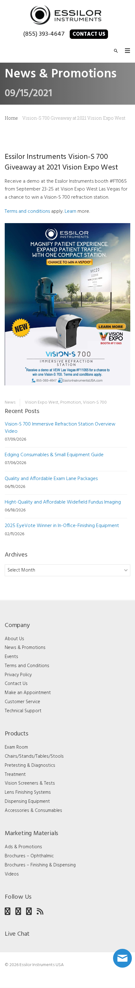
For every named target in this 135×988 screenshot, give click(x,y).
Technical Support (23, 711)
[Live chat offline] (122, 958)
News (10, 402)
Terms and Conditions (27, 666)
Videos (12, 874)
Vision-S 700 (95, 402)
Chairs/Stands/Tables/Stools (34, 756)
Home (11, 118)
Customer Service (22, 702)
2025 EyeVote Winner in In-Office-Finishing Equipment (62, 526)
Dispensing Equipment (27, 801)
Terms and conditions (27, 211)
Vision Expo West (41, 402)
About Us (14, 639)
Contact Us (89, 34)
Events (11, 657)
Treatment (15, 774)
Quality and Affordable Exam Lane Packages (51, 479)
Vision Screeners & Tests (30, 783)
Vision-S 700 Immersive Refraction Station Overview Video (60, 428)
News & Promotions (25, 647)
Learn (70, 211)
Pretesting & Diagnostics (30, 765)
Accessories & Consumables (33, 810)
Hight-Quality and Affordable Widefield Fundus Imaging (63, 502)
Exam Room (16, 747)
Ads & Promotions (23, 847)
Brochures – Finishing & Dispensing (40, 865)
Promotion (70, 402)
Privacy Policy (18, 675)
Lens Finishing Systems (28, 792)
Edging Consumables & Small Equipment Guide (54, 455)
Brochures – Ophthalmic (29, 856)
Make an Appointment (28, 693)
